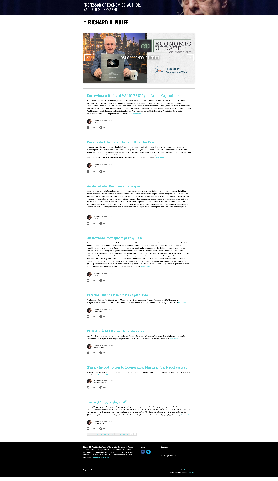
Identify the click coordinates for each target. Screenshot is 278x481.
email (95, 470)
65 (120, 434)
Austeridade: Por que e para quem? (116, 186)
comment (93, 127)
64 (116, 434)
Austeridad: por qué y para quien (114, 238)
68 (131, 434)
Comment (94, 223)
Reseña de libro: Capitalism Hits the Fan (120, 142)
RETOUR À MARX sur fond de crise (115, 331)
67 (128, 434)
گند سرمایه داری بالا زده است (107, 402)
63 (112, 434)
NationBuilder (189, 470)
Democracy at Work (100, 457)
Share (105, 127)
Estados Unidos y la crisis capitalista (117, 295)
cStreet (192, 472)
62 (109, 434)
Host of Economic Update (139, 57)
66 (124, 434)
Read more (137, 114)
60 (101, 434)
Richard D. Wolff (108, 22)
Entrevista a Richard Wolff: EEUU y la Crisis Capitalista (133, 96)
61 (105, 434)
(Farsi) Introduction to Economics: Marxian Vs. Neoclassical (137, 367)
